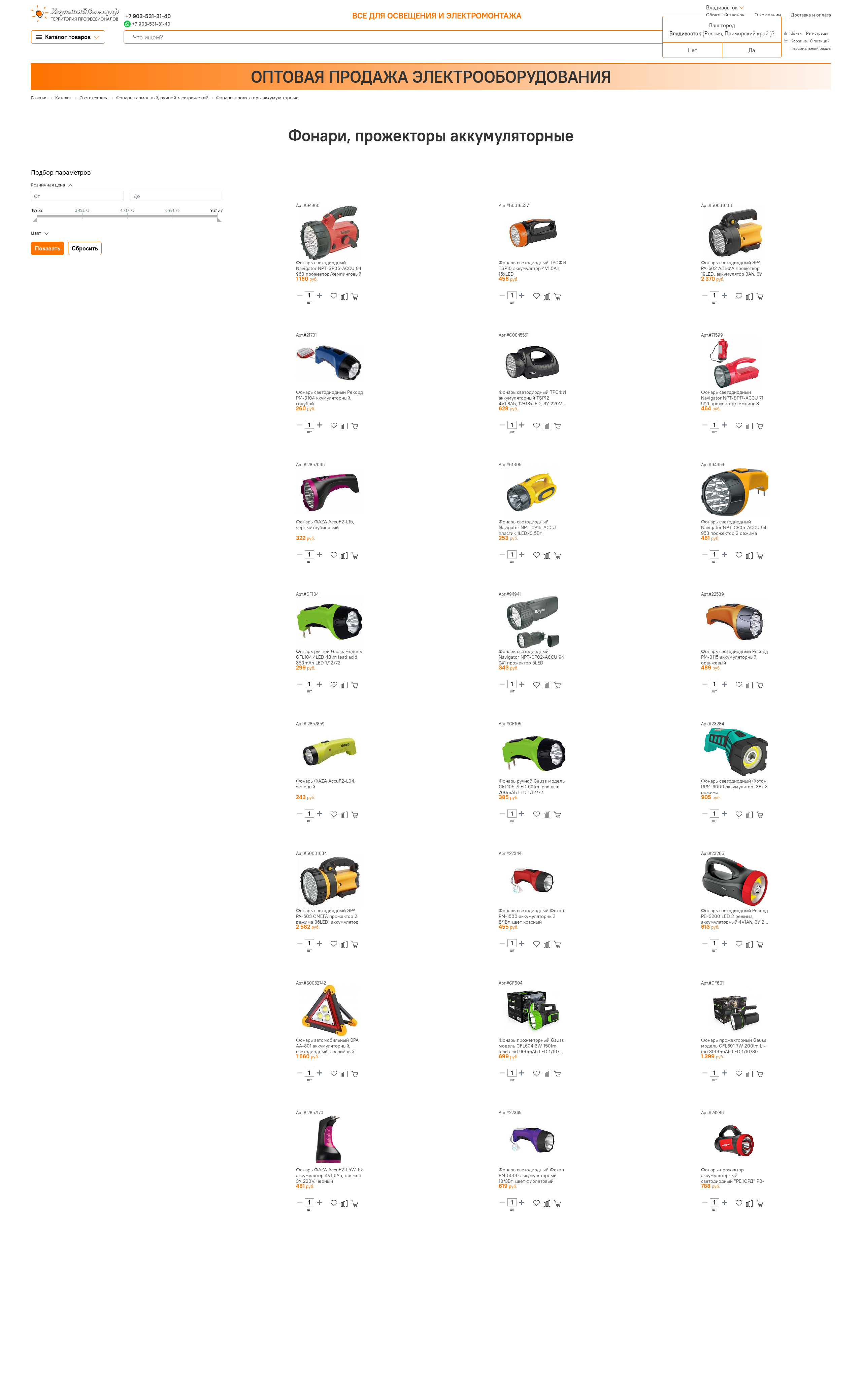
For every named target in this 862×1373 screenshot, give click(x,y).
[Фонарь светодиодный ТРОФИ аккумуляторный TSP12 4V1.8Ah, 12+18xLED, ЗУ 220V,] (532, 362)
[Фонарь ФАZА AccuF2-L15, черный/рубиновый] (329, 492)
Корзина (799, 40)
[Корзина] (356, 296)
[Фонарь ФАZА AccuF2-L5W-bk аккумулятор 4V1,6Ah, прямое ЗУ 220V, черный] (329, 1140)
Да (752, 50)
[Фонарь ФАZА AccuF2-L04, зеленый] (329, 751)
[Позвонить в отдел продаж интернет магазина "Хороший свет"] (125, 7)
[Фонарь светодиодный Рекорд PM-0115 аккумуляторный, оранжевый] (734, 622)
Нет (692, 50)
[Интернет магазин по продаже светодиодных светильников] (72, 14)
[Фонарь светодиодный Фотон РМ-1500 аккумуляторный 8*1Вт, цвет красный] (532, 881)
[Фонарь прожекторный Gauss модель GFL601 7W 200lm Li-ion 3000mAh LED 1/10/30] (734, 1010)
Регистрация (817, 33)
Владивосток (722, 7)
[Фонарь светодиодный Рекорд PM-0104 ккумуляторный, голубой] (329, 362)
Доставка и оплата (811, 15)
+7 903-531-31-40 (147, 16)
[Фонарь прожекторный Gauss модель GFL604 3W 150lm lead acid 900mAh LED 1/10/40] (532, 1010)
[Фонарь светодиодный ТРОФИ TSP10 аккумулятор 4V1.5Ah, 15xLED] (532, 233)
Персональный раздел (812, 48)
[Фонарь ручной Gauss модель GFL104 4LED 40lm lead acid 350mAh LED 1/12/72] (329, 622)
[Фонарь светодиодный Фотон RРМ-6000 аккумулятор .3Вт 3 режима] (734, 751)
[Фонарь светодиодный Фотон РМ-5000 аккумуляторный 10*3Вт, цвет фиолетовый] (532, 1140)
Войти (797, 33)
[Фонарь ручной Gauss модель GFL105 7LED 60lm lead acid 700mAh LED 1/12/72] (532, 751)
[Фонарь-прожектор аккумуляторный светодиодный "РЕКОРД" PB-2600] (734, 1140)
